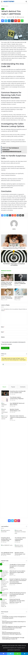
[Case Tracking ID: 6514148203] (21, 292)
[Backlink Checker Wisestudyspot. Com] (5, 411)
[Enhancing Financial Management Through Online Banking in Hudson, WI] (5, 603)
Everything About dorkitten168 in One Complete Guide (6, 539)
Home (3, 6)
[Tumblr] (10, 215)
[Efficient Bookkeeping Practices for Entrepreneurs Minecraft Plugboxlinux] (5, 594)
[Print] (23, 215)
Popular (13, 387)
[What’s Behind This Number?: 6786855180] (21, 277)
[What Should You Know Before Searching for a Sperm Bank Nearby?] (5, 573)
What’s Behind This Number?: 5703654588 (6, 297)
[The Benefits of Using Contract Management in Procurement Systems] (5, 566)
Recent (4, 387)
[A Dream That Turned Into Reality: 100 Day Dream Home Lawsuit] (7, 277)
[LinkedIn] (7, 215)
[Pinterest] (13, 215)
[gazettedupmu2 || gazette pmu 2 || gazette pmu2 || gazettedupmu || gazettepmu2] (8, 1)
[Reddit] (15, 215)
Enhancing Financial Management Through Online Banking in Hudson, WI (17, 601)
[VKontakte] (18, 215)
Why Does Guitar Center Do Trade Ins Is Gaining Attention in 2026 (18, 417)
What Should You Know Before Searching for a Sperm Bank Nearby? (17, 572)
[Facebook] (2, 215)
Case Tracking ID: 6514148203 (19, 297)
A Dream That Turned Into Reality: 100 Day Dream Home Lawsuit (6, 283)
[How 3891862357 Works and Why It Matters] (5, 405)
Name (2, 326)
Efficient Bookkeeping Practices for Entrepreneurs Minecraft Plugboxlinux (18, 594)
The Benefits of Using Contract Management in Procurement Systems (17, 566)
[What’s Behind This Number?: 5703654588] (7, 292)
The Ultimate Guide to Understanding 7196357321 (20, 539)
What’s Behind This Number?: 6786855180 (20, 283)
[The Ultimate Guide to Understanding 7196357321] (5, 399)
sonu (4, 17)
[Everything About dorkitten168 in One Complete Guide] (5, 393)
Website (3, 337)
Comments (22, 387)
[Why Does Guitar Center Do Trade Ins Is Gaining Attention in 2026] (5, 466)
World (7, 6)
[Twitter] (5, 215)
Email (2, 332)
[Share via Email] (20, 215)
